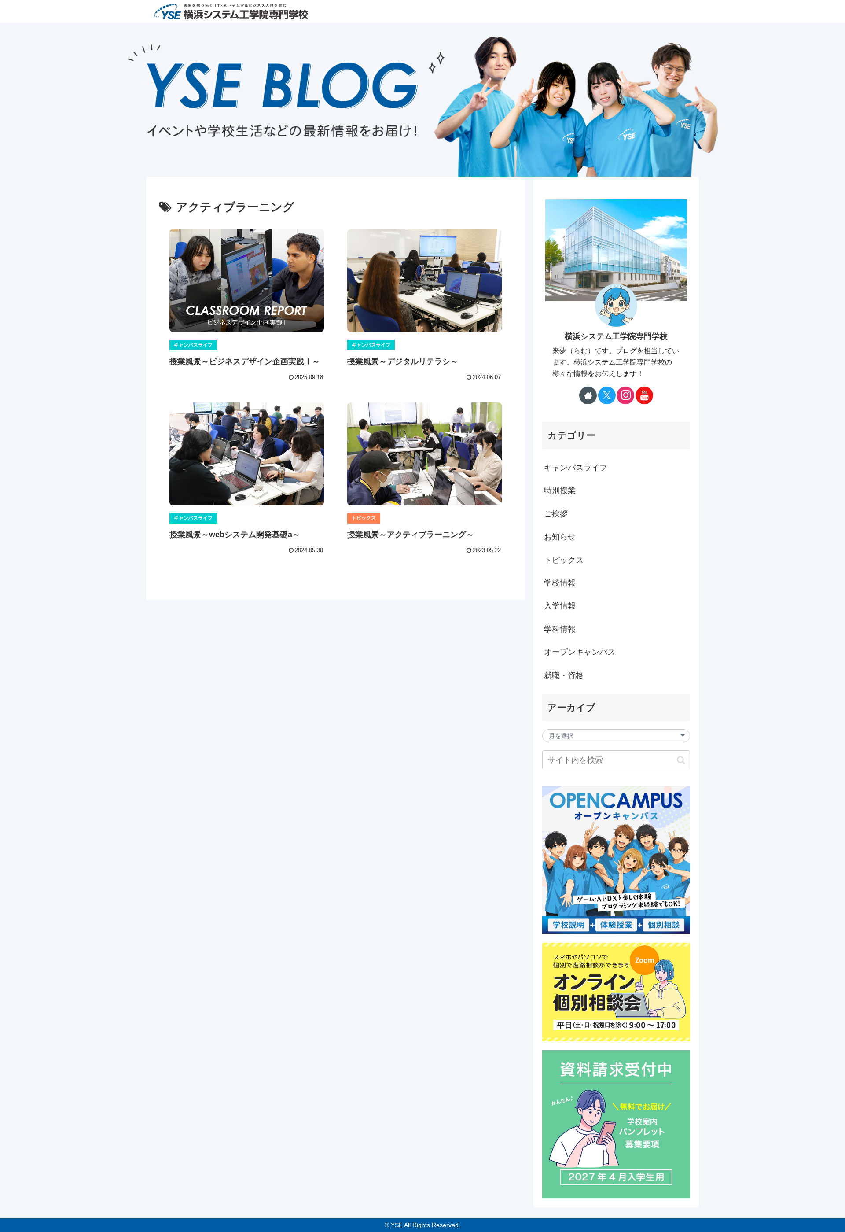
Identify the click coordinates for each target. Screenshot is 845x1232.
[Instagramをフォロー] (625, 395)
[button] (681, 760)
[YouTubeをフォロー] (644, 395)
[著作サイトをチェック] (588, 395)
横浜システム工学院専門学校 (616, 336)
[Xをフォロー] (607, 395)
